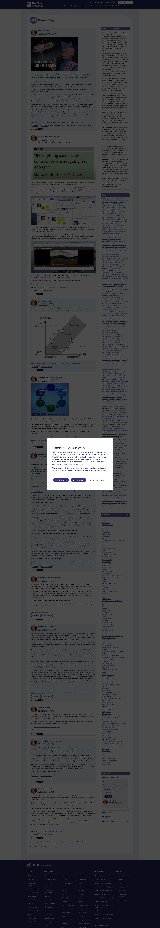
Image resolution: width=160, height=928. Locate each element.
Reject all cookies (78, 480)
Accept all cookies (61, 480)
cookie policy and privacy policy (74, 464)
